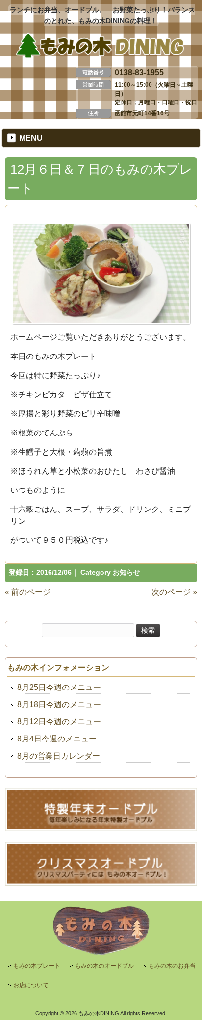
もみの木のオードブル (104, 965)
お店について (31, 985)
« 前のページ (27, 592)
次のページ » (174, 592)
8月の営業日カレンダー (58, 756)
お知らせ (126, 572)
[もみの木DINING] (101, 56)
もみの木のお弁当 (172, 965)
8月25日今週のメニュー (59, 687)
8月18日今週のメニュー (59, 704)
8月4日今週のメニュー (57, 739)
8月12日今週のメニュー (59, 721)
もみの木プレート (36, 965)
